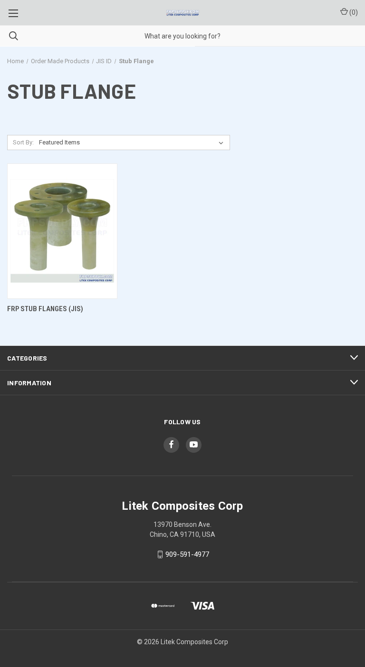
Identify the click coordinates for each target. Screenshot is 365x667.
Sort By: (23, 142)
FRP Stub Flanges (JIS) (45, 309)
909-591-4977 (187, 554)
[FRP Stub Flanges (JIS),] (62, 231)
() (353, 12)
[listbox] (133, 142)
